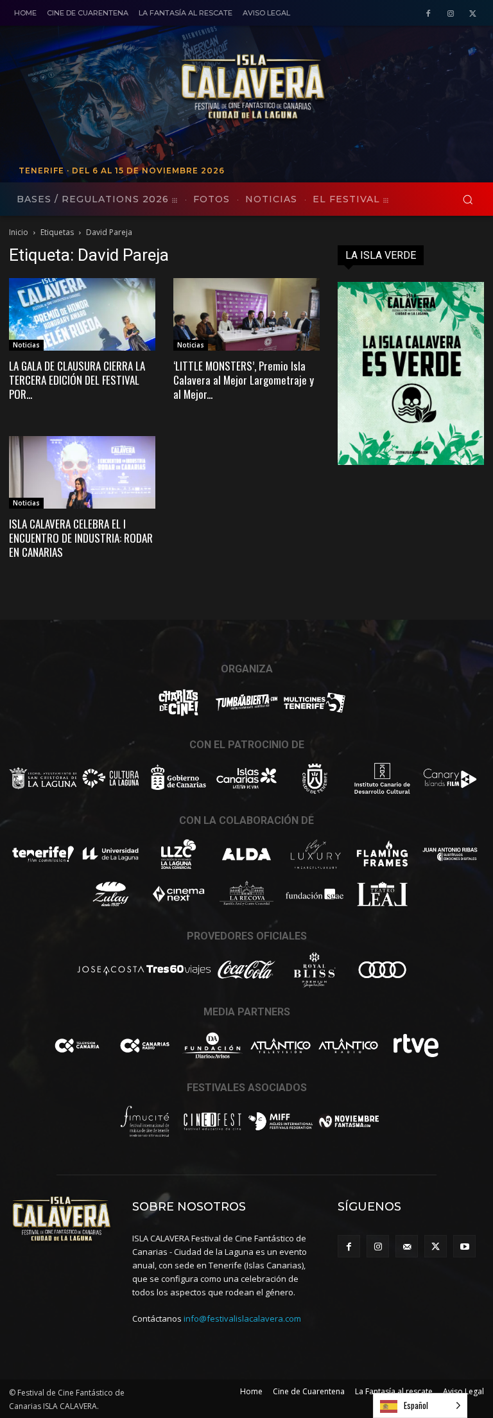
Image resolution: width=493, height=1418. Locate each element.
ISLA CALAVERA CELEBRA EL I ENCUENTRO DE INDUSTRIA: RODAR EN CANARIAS (81, 538)
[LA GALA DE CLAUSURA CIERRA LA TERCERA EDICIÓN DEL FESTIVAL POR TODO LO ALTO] (82, 314)
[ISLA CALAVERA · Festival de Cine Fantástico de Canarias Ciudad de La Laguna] (326, 87)
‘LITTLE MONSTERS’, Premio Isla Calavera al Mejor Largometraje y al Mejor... (243, 380)
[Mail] (406, 1246)
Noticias (26, 344)
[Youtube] (464, 1246)
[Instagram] (450, 14)
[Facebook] (428, 14)
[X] (473, 14)
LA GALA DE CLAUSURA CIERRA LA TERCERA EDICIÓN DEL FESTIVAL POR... (77, 380)
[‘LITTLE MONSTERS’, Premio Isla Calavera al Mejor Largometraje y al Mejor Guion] (246, 314)
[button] (467, 199)
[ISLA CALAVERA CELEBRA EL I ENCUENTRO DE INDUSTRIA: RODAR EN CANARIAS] (82, 472)
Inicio (18, 232)
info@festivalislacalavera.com (242, 1318)
